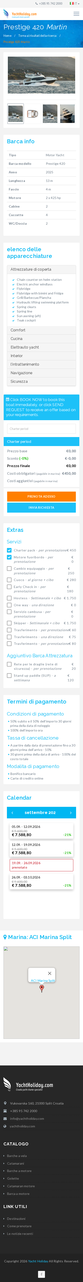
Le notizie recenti (20, 1234)
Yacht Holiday (38, 1261)
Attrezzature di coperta (31, 269)
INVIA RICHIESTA (41, 507)
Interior (17, 356)
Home (7, 35)
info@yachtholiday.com (27, 1118)
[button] (42, 988)
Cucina (16, 339)
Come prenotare (19, 1226)
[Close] (49, 973)
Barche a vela (17, 1156)
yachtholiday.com (22, 1126)
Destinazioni (16, 1219)
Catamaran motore (21, 1186)
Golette (13, 1178)
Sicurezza (19, 381)
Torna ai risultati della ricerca (37, 35)
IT (75, 3)
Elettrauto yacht (25, 347)
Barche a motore (19, 1171)
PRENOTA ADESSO (41, 496)
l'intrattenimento (25, 364)
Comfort (18, 330)
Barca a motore (18, 1194)
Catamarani (15, 1163)
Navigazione (21, 373)
